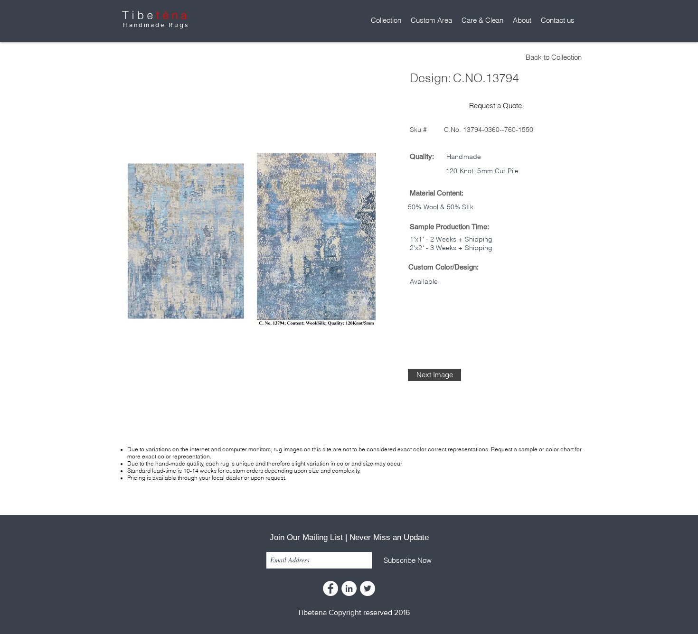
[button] (386, 20)
